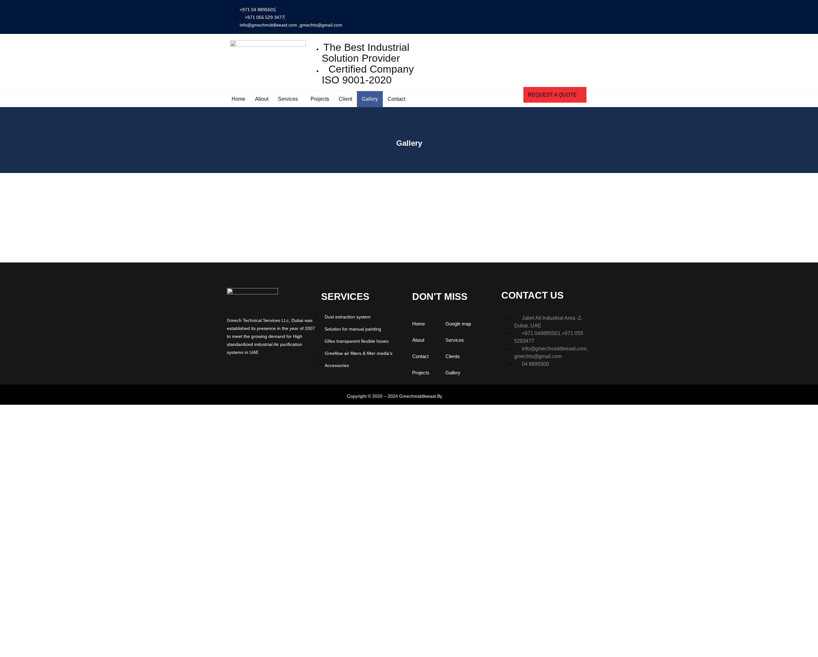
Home (238, 99)
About (261, 99)
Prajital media (457, 396)
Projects (320, 99)
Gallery (370, 99)
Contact (396, 99)
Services (288, 99)
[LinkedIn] (235, 369)
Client (345, 99)
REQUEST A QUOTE (552, 95)
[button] (584, 16)
